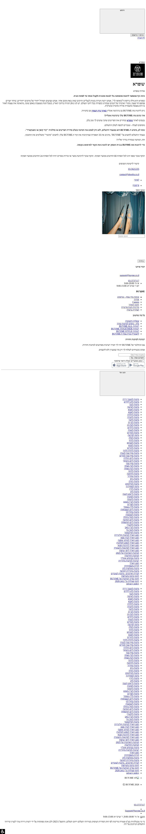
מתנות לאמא (133, 409)
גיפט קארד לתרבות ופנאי (128, 545)
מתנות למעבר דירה (131, 399)
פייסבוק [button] (136, 185)
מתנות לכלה (134, 437)
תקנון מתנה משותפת (130, 576)
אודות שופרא (139, 91)
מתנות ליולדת (133, 414)
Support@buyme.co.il (135, 811)
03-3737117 (139, 805)
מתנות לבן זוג (133, 422)
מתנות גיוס (134, 478)
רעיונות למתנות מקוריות (128, 560)
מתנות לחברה (133, 417)
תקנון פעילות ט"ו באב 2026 (127, 581)
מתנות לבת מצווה (131, 468)
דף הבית (141, 38)
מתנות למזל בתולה (131, 517)
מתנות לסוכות (133, 496)
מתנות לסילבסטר (131, 532)
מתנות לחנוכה (133, 499)
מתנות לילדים (133, 427)
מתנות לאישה (133, 407)
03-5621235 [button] (133, 169)
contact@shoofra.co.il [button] (129, 174)
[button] (141, 5)
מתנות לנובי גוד (132, 530)
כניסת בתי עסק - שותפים (128, 297)
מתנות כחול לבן (132, 512)
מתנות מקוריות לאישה (129, 571)
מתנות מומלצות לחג (130, 568)
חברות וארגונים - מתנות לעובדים (125, 573)
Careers (135, 302)
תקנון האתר (134, 304)
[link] (91, 110)
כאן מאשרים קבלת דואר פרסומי (129, 361)
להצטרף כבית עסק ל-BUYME (125, 334)
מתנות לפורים (133, 504)
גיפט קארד (134, 563)
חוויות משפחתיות (131, 566)
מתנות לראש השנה (131, 494)
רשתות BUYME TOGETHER (125, 328)
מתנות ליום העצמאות (130, 509)
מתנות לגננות (133, 430)
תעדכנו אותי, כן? (137, 358)
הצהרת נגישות (133, 310)
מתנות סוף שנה (132, 463)
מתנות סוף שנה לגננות (129, 453)
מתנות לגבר (134, 404)
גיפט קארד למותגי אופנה (128, 540)
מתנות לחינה (133, 471)
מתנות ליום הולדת (131, 458)
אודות (136, 299)
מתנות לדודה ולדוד (131, 450)
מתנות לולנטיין (133, 525)
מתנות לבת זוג (133, 425)
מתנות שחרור (133, 476)
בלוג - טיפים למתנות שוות (128, 323)
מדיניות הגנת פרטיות (130, 307)
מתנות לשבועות (132, 514)
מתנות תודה (134, 481)
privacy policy (132, 584)
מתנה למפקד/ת (132, 486)
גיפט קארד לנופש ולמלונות (127, 543)
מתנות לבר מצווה (131, 466)
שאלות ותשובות (132, 321)
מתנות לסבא (133, 445)
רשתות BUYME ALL (129, 326)
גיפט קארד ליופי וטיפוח (129, 550)
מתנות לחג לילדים (131, 402)
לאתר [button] (136, 180)
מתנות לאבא (133, 412)
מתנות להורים (133, 448)
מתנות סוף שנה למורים (129, 455)
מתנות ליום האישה (131, 519)
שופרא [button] (142, 62)
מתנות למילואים (132, 484)
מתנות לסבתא (133, 443)
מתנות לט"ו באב (132, 527)
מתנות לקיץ (134, 489)
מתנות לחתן (134, 440)
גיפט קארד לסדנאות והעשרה (126, 548)
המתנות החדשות (132, 555)
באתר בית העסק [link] (99, 110)
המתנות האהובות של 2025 (127, 553)
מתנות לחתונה (133, 473)
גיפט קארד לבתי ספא (130, 537)
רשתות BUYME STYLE (127, 331)
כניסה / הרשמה (138, 35)
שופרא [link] (130, 120)
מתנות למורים (133, 432)
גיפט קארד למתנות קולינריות (126, 535)
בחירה (141, 261)
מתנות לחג (134, 491)
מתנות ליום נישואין (131, 461)
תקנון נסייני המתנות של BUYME (124, 578)
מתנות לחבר (134, 420)
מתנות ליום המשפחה (130, 522)
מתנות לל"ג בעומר (131, 507)
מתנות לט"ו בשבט (131, 502)
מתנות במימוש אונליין (130, 558)
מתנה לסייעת (133, 435)
